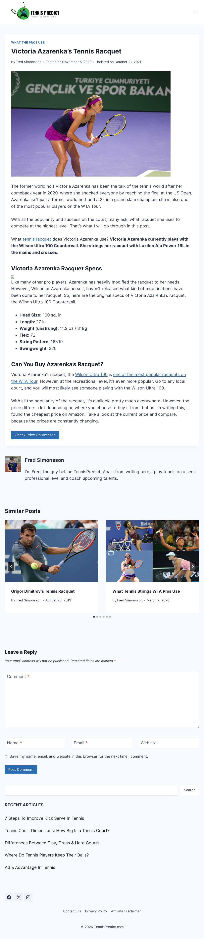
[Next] (193, 566)
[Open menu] (195, 12)
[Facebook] (9, 897)
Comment (18, 676)
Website (149, 742)
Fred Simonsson (28, 62)
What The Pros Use (28, 42)
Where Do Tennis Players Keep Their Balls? (47, 855)
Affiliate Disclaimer (126, 911)
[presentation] (51, 551)
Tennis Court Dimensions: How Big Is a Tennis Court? (57, 830)
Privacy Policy (96, 911)
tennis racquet (37, 239)
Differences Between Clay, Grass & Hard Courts (52, 842)
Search (190, 790)
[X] (18, 897)
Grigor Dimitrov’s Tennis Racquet (43, 591)
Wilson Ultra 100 (91, 374)
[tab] (94, 617)
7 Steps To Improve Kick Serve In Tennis (44, 818)
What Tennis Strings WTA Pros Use (146, 591)
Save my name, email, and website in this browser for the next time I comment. (79, 756)
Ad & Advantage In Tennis (30, 867)
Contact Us (72, 911)
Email (81, 742)
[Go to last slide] (11, 566)
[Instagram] (28, 897)
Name (14, 742)
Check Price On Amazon (35, 435)
